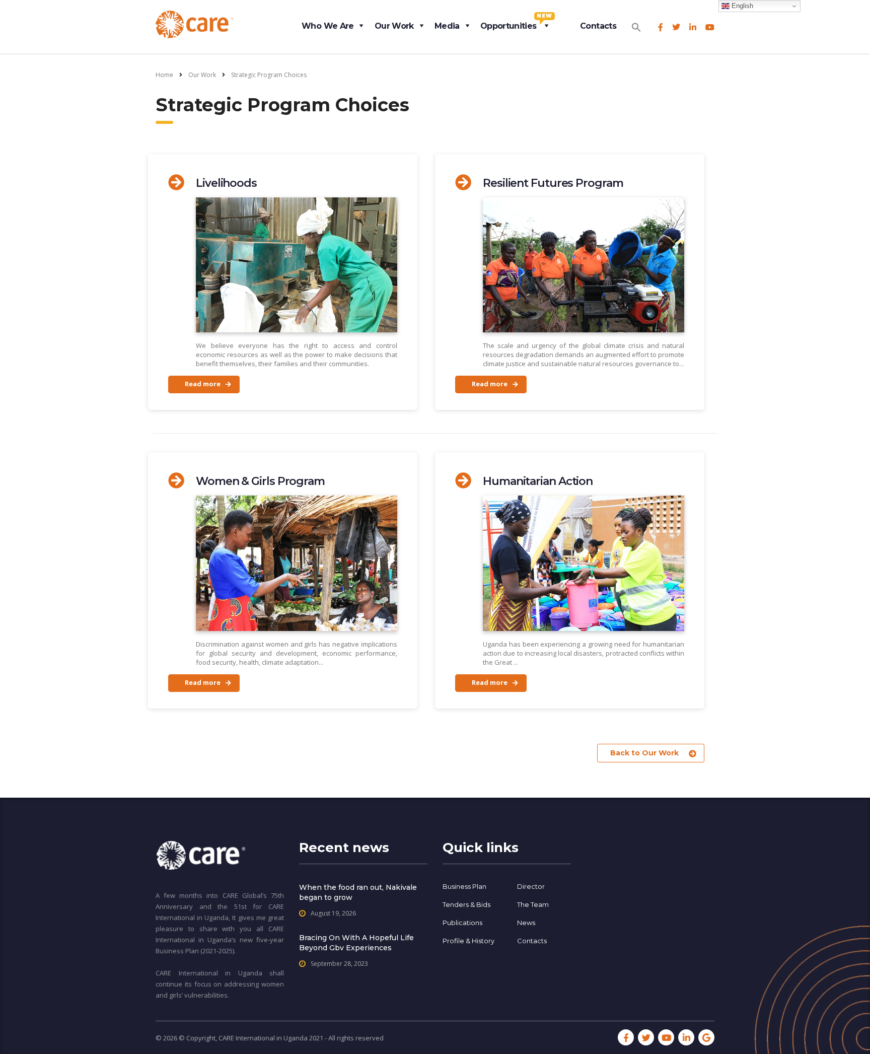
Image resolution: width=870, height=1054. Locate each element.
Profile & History (468, 941)
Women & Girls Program (260, 481)
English (741, 6)
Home (164, 75)
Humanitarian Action (538, 481)
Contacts (598, 26)
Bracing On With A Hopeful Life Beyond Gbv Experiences (356, 942)
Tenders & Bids (466, 904)
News (526, 923)
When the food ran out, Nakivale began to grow (358, 892)
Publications (462, 923)
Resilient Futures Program (553, 183)
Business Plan (464, 886)
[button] (636, 24)
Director (531, 886)
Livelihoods (226, 183)
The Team (533, 904)
